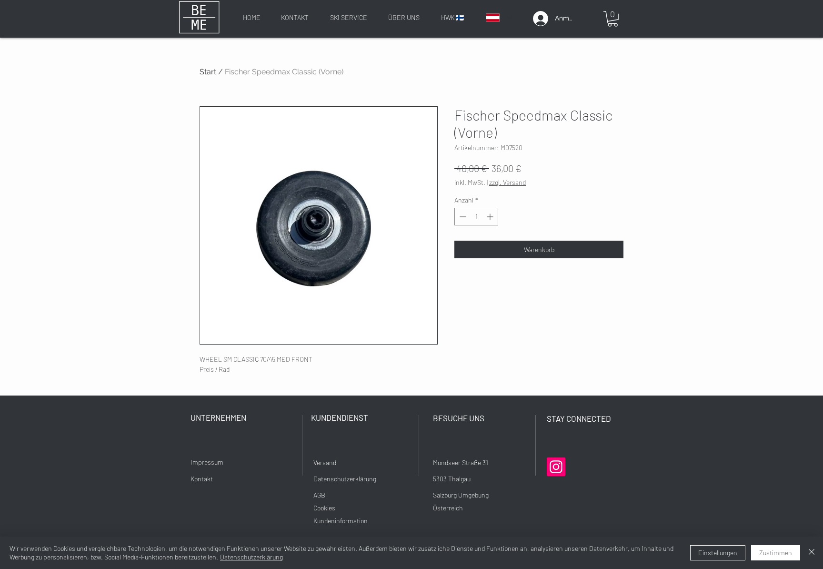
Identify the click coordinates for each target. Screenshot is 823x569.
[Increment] (491, 216)
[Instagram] (556, 466)
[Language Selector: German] (498, 17)
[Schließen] (811, 552)
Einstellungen (717, 553)
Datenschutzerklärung (251, 557)
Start (208, 71)
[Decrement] (462, 216)
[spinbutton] (476, 216)
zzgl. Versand (507, 182)
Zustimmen (775, 553)
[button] (612, 19)
